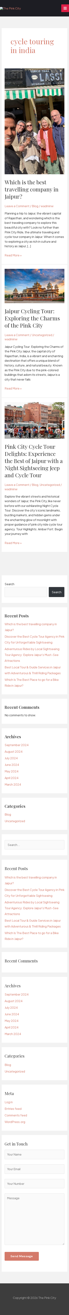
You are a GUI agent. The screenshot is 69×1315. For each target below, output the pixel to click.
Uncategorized (42, 335)
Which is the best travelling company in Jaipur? (32, 189)
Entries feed (13, 1109)
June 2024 (12, 765)
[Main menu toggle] (65, 8)
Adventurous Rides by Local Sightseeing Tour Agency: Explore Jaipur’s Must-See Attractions (32, 655)
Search (9, 584)
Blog (35, 206)
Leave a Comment (17, 206)
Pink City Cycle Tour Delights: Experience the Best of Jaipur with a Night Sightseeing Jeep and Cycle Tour (34, 461)
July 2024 (11, 758)
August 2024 (14, 751)
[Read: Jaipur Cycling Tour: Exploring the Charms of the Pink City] (35, 286)
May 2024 (12, 771)
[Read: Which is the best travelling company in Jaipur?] (35, 121)
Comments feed (16, 1115)
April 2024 (12, 778)
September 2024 (17, 745)
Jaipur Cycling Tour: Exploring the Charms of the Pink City (32, 318)
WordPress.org (15, 1122)
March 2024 (13, 784)
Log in (9, 1102)
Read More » (13, 255)
